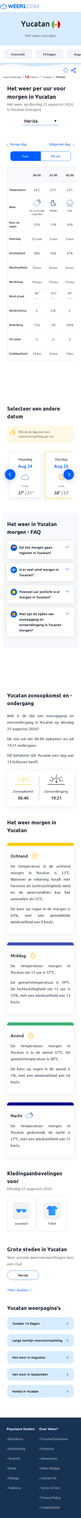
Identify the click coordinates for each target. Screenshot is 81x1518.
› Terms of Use (49, 1488)
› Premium (46, 1448)
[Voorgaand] (10, 474)
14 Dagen (49, 54)
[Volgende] (69, 474)
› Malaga (13, 1478)
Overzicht (18, 54)
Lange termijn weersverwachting (37, 1340)
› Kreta (11, 1468)
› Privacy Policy (49, 1497)
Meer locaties (18, 1290)
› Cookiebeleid (49, 1507)
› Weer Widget (49, 1468)
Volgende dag (60, 144)
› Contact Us (48, 1478)
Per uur (55, 156)
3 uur (25, 156)
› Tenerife (13, 1458)
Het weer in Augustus (28, 1357)
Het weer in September (30, 1374)
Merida (23, 1275)
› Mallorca (14, 1488)
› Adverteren (48, 1458)
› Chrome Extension (53, 1439)
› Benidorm (15, 1439)
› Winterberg (16, 1448)
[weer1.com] (19, 6)
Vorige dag (18, 144)
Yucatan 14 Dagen (26, 1323)
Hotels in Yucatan (25, 1391)
